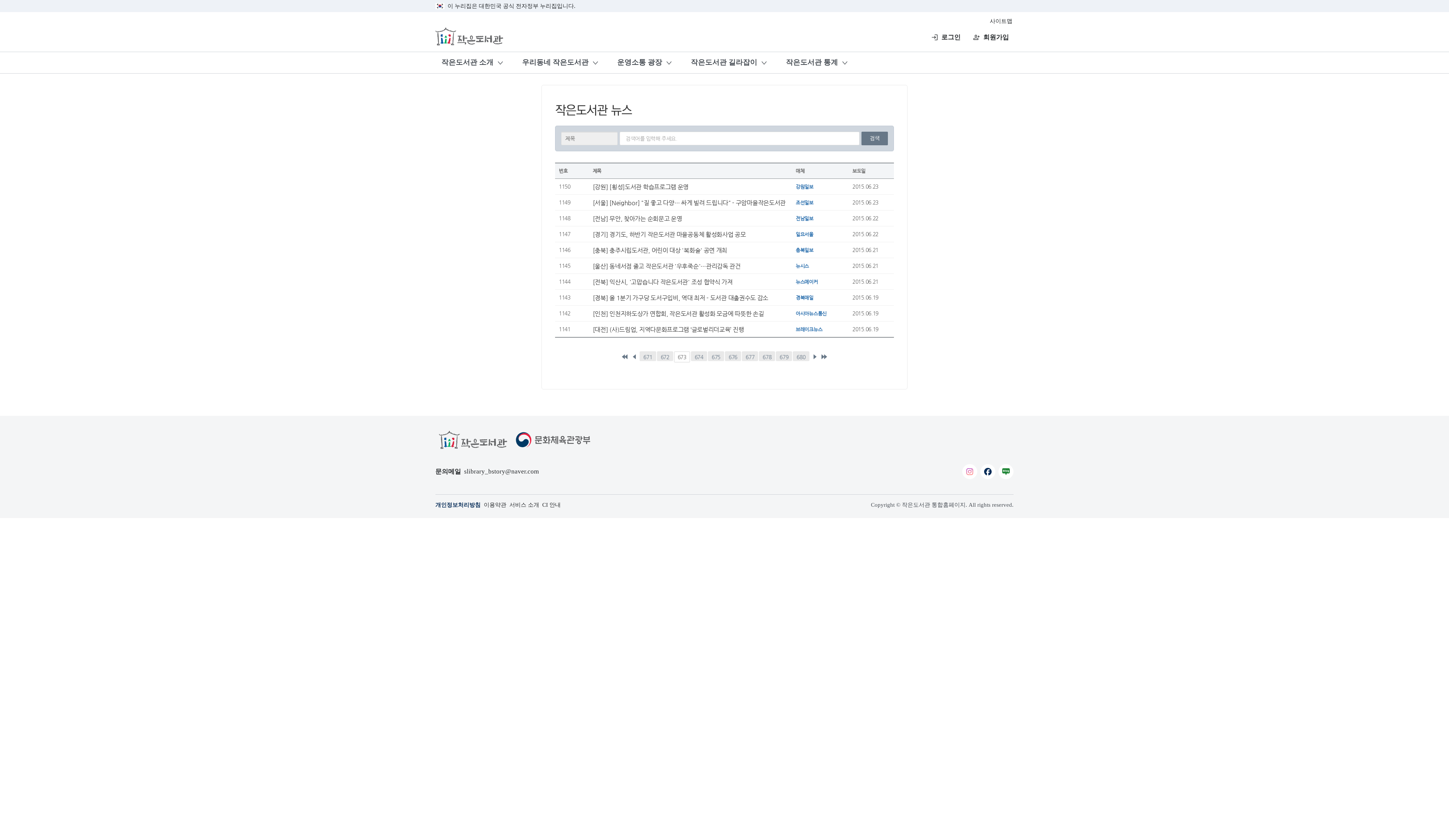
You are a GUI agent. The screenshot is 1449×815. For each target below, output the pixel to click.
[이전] (634, 357)
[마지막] (824, 357)
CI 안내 (551, 505)
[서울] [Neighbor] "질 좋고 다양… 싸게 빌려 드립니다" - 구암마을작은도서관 (689, 202)
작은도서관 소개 (467, 62)
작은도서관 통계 (812, 62)
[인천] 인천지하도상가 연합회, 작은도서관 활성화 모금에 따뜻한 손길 (678, 313)
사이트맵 (1001, 21)
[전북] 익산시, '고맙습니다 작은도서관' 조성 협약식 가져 (663, 281)
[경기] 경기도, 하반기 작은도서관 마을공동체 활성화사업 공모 (669, 234)
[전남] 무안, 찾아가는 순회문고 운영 (637, 218)
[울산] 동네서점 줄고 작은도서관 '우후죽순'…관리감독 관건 (667, 266)
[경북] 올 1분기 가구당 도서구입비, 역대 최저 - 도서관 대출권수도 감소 (680, 297)
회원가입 (996, 37)
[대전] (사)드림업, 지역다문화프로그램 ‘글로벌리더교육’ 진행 (668, 329)
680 (801, 357)
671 (647, 357)
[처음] (625, 357)
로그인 (951, 37)
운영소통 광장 (639, 62)
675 (716, 357)
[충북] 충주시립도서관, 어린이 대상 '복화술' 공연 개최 (660, 250)
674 (699, 357)
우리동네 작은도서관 (555, 62)
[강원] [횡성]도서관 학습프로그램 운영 (641, 186)
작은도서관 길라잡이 (724, 62)
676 (733, 357)
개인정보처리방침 (458, 505)
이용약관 (495, 505)
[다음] (814, 357)
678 (767, 357)
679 (784, 357)
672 (665, 357)
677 (750, 357)
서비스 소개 (524, 505)
